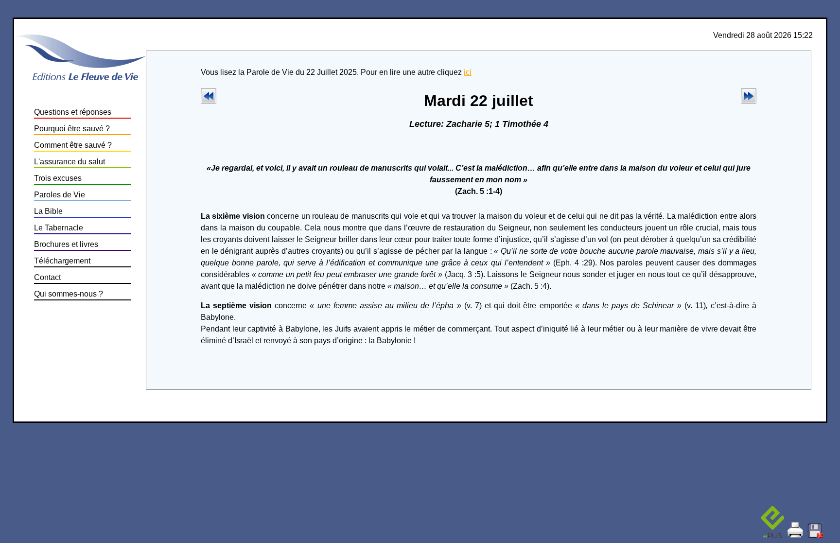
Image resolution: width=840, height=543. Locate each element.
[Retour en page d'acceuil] (80, 81)
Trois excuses (58, 178)
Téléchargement (62, 261)
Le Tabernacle (58, 228)
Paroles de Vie (59, 195)
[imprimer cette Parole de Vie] (796, 525)
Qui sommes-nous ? (68, 294)
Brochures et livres (66, 244)
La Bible (48, 211)
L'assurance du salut (69, 162)
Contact (47, 277)
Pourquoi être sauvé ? (72, 128)
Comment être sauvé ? (73, 145)
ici (468, 72)
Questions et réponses (72, 112)
